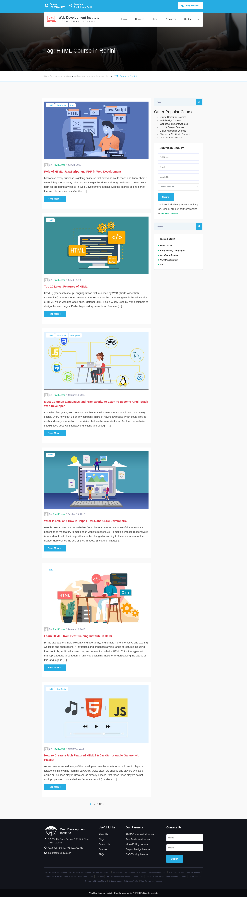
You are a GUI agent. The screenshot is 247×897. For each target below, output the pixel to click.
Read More (53, 199)
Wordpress (75, 335)
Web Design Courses (171, 120)
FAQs (101, 854)
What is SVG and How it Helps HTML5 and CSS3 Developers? (86, 520)
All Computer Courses (171, 137)
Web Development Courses (174, 124)
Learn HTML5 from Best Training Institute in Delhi (78, 636)
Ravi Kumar (59, 165)
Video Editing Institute (137, 844)
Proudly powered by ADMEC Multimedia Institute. (136, 893)
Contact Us (104, 844)
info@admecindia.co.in (59, 853)
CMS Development (169, 260)
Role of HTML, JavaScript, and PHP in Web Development (82, 171)
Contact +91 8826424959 (57, 6)
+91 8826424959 (56, 848)
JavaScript (61, 105)
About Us (103, 834)
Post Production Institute (138, 839)
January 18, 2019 (76, 395)
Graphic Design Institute (138, 849)
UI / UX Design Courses (172, 127)
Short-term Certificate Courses (175, 134)
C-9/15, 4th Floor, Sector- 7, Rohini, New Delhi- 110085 (68, 841)
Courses (139, 19)
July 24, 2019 (74, 165)
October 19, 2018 (76, 514)
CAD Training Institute (137, 854)
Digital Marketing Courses (173, 131)
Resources (171, 19)
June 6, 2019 (74, 280)
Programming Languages (172, 250)
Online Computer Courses (173, 117)
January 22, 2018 (76, 629)
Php (72, 105)
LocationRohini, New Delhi (83, 6)
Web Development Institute (101, 893)
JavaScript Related (169, 255)
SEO (162, 264)
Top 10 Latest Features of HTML (65, 286)
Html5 (50, 105)
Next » (100, 803)
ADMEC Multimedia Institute (140, 834)
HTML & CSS (166, 246)
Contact (188, 19)
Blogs (155, 19)
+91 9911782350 (74, 848)
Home (124, 19)
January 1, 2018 (76, 749)
